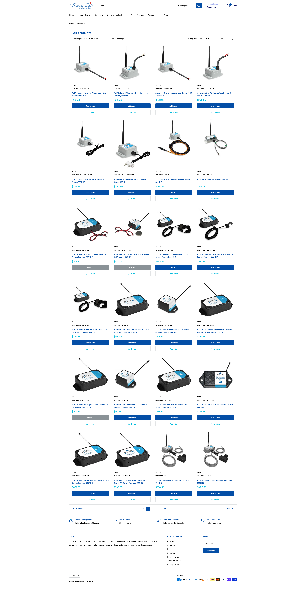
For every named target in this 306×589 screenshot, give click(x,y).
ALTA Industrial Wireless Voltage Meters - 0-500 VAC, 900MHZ (214, 94)
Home (71, 15)
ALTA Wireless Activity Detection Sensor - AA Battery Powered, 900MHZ (90, 405)
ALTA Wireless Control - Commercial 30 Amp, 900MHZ (215, 481)
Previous (79, 509)
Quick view (90, 112)
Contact (170, 541)
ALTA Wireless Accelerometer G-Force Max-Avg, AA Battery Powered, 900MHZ (214, 330)
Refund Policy (173, 557)
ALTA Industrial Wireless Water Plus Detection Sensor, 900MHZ (132, 180)
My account (211, 7)
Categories (83, 15)
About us (171, 545)
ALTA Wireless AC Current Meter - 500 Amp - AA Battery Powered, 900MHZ (89, 330)
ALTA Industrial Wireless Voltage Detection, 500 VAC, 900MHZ (131, 94)
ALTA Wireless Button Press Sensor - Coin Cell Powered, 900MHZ (215, 405)
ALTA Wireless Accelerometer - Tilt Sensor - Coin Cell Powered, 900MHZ (172, 330)
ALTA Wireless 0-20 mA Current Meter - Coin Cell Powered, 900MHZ (131, 255)
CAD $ (73, 576)
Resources (152, 15)
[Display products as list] (232, 39)
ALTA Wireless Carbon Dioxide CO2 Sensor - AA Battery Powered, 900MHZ (90, 481)
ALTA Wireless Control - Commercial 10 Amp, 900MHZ (172, 481)
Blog (169, 549)
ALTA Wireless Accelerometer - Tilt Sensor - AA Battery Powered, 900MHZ (131, 330)
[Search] (199, 5)
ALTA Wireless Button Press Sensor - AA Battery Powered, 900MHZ (171, 405)
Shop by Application (115, 15)
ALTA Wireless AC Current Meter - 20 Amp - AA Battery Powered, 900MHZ (215, 255)
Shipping (171, 553)
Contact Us (168, 15)
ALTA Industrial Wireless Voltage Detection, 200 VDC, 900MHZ (89, 94)
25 (165, 509)
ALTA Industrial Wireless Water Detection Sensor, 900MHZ (88, 180)
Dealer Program (137, 15)
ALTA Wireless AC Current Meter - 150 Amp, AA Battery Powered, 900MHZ (173, 255)
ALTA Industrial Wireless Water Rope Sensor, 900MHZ (172, 180)
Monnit (74, 85)
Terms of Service (174, 560)
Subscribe (211, 550)
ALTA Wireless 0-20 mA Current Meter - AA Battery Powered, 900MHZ (89, 255)
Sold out (90, 267)
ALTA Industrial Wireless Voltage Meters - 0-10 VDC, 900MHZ (173, 94)
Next (228, 509)
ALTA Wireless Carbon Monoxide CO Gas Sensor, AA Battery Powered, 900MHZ (129, 481)
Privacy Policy (173, 564)
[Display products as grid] (228, 39)
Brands (98, 15)
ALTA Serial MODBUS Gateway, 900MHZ (212, 179)
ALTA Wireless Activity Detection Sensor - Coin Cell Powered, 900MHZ (130, 405)
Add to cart (90, 106)
